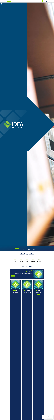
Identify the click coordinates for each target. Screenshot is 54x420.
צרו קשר (20, 1)
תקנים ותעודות (27, 1)
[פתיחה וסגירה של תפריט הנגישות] (1, 4)
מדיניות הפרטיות (48, 418)
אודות (33, 1)
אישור (51, 418)
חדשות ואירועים (23, 1)
